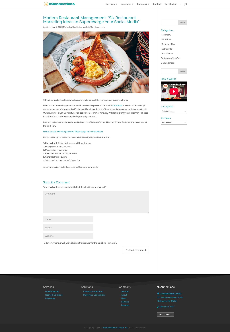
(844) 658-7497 (166, 306)
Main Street (166, 39)
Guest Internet (52, 291)
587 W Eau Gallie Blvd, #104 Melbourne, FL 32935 (170, 297)
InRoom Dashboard (165, 314)
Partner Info (166, 48)
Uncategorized (167, 62)
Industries (126, 4)
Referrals (125, 305)
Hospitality (166, 34)
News (123, 298)
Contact (157, 4)
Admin (48, 27)
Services (110, 4)
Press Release (167, 53)
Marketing (50, 298)
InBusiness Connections (94, 294)
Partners (125, 301)
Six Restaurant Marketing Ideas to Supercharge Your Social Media (73, 131)
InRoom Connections (93, 291)
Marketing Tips (69, 27)
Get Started (170, 4)
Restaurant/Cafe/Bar (85, 27)
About (124, 294)
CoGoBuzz (117, 105)
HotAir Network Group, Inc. (115, 327)
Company (142, 4)
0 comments (100, 27)
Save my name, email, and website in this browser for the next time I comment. (81, 242)
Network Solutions (53, 294)
